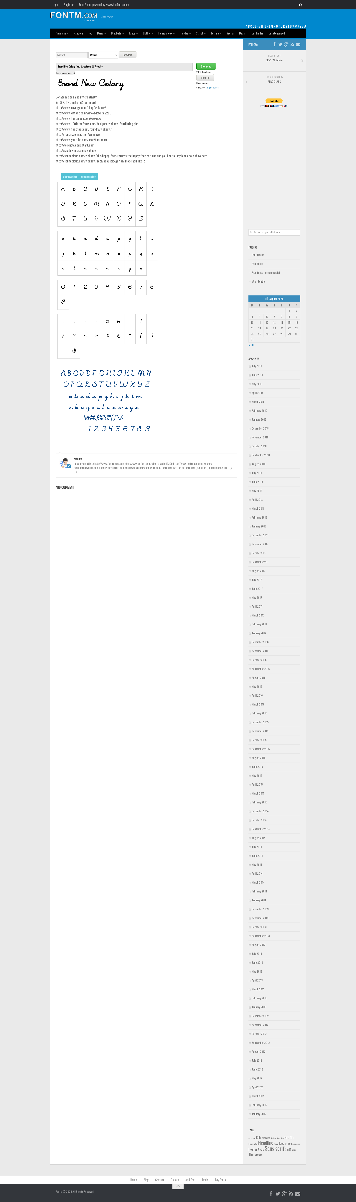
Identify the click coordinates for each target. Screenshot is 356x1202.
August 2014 (259, 838)
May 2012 (257, 1078)
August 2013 (259, 945)
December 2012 (260, 1016)
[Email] (298, 44)
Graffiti (289, 1137)
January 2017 (259, 633)
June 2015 (257, 766)
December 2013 (260, 909)
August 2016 (259, 677)
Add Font (190, 1180)
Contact (159, 1180)
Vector (230, 33)
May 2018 (257, 491)
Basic (100, 33)
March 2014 (258, 882)
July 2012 (257, 1060)
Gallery (175, 1180)
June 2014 (257, 856)
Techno (215, 33)
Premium (60, 33)
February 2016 (259, 713)
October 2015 (259, 740)
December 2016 (260, 642)
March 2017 (258, 615)
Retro (261, 1149)
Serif (288, 1149)
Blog (146, 1180)
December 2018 (260, 428)
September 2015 (261, 749)
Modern (288, 1143)
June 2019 (257, 375)
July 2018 (257, 473)
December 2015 (260, 722)
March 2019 (258, 401)
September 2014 (261, 829)
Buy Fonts (220, 1180)
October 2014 (259, 820)
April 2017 (257, 606)
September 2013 (261, 936)
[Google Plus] (286, 44)
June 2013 (257, 962)
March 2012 (258, 1096)
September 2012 (261, 1042)
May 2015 (257, 775)
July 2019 (257, 366)
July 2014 (257, 847)
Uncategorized (276, 33)
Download (206, 66)
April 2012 (257, 1087)
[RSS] (292, 44)
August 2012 (259, 1051)
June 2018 (257, 482)
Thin (251, 1154)
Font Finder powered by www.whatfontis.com (104, 4)
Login (56, 4)
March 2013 (258, 989)
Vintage (258, 1155)
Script (199, 33)
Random (78, 33)
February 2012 (259, 1105)
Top (90, 33)
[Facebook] (274, 44)
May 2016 (257, 686)
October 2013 (259, 927)
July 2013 (257, 953)
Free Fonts (257, 264)
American (252, 1138)
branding (266, 1138)
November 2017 (260, 544)
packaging (296, 1143)
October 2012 (259, 1034)
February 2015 (259, 802)
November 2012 (260, 1025)
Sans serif (275, 1148)
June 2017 (257, 588)
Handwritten (253, 1143)
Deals (242, 33)
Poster (252, 1149)
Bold (258, 1137)
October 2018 (259, 446)
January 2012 (259, 1114)
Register (69, 4)
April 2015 (257, 784)
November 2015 (260, 731)
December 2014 (260, 811)
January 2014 (259, 900)
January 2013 (259, 1007)
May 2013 (257, 971)
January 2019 (259, 419)
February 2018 (259, 517)
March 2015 (258, 793)
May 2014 (257, 864)
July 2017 (257, 580)
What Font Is (258, 281)
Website (99, 66)
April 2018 (257, 499)
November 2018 (260, 437)
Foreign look (165, 33)
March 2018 (258, 508)
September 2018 (261, 455)
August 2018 (259, 464)
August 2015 (259, 758)
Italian (276, 1143)
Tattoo (293, 1149)
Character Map (70, 176)
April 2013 (257, 980)
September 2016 (261, 669)
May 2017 (257, 597)
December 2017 (260, 535)
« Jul (250, 345)
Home (133, 1180)
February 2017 (259, 624)
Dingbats (116, 33)
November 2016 (260, 651)
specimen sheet (88, 176)
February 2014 (259, 891)
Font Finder (257, 33)
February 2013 (259, 998)
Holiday (184, 33)
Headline (265, 1142)
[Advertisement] (274, 163)
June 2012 (257, 1069)
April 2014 (257, 873)
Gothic (147, 33)
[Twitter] (280, 44)
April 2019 (257, 393)
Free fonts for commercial (266, 272)
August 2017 (258, 571)
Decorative (280, 1138)
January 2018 (259, 526)
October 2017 (259, 553)
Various (216, 87)
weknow (87, 66)
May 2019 (257, 384)
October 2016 (259, 660)
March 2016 (258, 704)
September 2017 (261, 562)
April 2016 (257, 695)
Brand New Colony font (69, 66)
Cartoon (273, 1138)
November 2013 (260, 918)
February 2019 (259, 410)
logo (281, 1143)
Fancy (132, 33)
